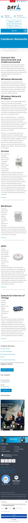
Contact (17, 451)
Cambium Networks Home (9, 359)
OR (20, 17)
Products (4, 446)
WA (23, 17)
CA (17, 17)
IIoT (4, 357)
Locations (17, 446)
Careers (12, 1)
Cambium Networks (13, 48)
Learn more (3, 197)
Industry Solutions (6, 451)
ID (18, 17)
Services (3, 449)
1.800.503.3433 (8, 17)
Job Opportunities (19, 449)
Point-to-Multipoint (7, 351)
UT (21, 17)
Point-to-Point (6, 348)
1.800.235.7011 (5, 386)
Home (3, 48)
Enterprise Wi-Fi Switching (9, 354)
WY (25, 17)
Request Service (14, 26)
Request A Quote (14, 21)
